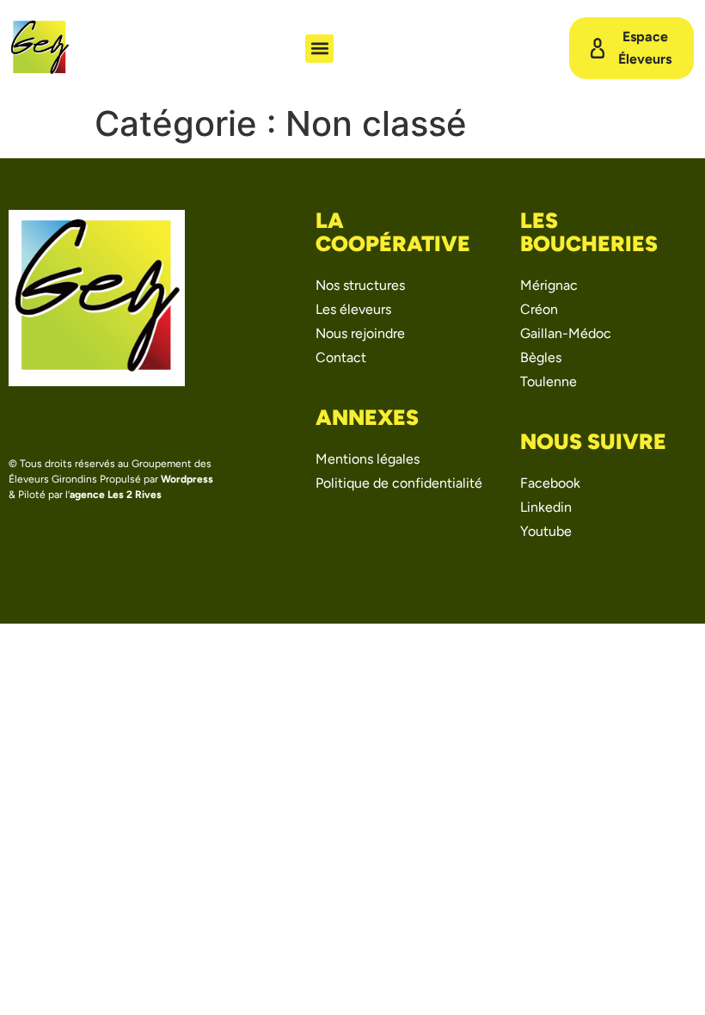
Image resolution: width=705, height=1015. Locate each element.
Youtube (546, 531)
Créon (539, 309)
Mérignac (549, 285)
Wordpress (187, 479)
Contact (341, 357)
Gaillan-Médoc (565, 333)
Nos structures (360, 285)
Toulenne (548, 381)
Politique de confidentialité (399, 483)
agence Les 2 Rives (116, 495)
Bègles (540, 357)
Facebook (550, 483)
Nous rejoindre (360, 333)
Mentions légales (368, 459)
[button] (319, 48)
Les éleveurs (353, 309)
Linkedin (546, 507)
